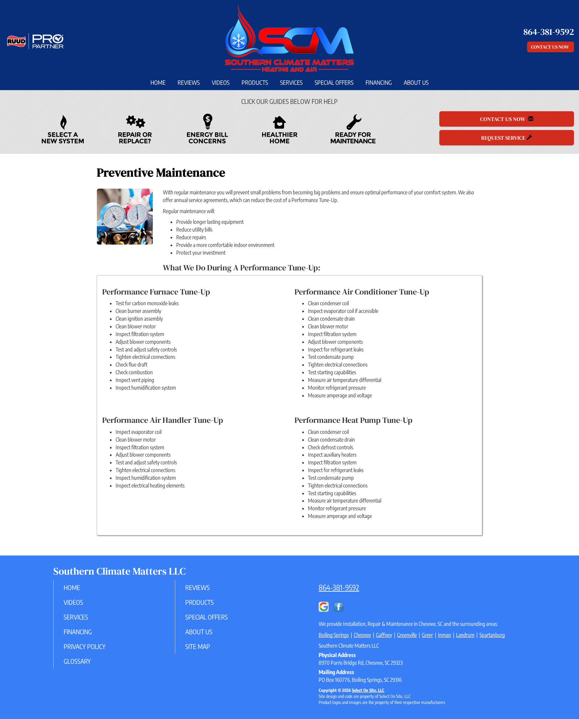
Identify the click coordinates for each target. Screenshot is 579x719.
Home (158, 82)
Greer (427, 635)
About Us (416, 82)
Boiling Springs (334, 635)
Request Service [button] (504, 137)
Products (255, 82)
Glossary (77, 661)
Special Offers (334, 82)
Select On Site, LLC (368, 690)
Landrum (465, 635)
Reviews (189, 82)
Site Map (197, 646)
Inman (444, 635)
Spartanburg (492, 635)
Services (291, 82)
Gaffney (384, 635)
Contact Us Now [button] (550, 47)
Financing (379, 82)
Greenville (407, 635)
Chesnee (362, 635)
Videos (221, 82)
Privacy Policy (85, 646)
